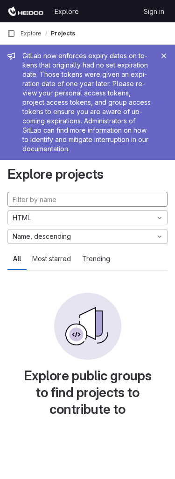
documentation (45, 149)
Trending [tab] (96, 259)
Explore (67, 11)
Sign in (154, 11)
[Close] (163, 55)
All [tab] (17, 259)
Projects (63, 33)
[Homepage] (26, 11)
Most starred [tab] (51, 259)
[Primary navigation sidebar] (11, 33)
